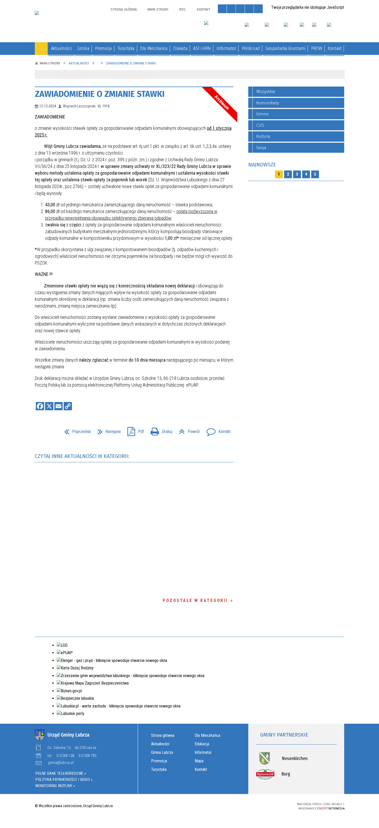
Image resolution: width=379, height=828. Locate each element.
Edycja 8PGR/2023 (74, 618)
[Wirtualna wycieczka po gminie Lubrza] (274, 29)
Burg (285, 774)
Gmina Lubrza (162, 752)
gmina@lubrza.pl (61, 763)
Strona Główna (124, 9)
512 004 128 (65, 755)
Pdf (133, 430)
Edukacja (202, 743)
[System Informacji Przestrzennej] (291, 29)
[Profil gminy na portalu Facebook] (317, 29)
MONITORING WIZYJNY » (55, 785)
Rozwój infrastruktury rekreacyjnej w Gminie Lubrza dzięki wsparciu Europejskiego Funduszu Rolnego (75, 174)
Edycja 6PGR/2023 (75, 557)
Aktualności (160, 743)
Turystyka (159, 769)
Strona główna (162, 735)
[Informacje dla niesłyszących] (249, 8)
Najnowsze (262, 164)
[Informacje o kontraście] (258, 8)
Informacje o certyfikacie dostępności (189, 806)
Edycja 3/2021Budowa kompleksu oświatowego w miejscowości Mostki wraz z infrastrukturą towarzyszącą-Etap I (75, 432)
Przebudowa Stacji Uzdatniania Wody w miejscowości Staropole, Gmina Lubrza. (76, 118)
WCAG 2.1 (273, 805)
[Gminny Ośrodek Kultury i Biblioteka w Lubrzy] (221, 27)
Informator (203, 752)
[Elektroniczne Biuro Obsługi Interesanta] (335, 29)
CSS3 (257, 805)
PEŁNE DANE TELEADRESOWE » (61, 773)
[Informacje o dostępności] (231, 8)
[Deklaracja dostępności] (240, 8)
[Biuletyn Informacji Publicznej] (305, 29)
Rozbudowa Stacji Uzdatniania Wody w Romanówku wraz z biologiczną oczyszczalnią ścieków (75, 145)
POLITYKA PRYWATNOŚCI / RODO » (64, 779)
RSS (182, 9)
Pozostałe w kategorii (195, 600)
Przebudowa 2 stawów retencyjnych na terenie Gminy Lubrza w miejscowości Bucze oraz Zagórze (75, 203)
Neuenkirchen (295, 758)
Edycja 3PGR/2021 (74, 496)
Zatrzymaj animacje (222, 8)
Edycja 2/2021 (77, 262)
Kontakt (203, 9)
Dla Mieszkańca (207, 735)
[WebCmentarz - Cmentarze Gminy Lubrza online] (254, 29)
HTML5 (249, 805)
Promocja (159, 760)
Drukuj (159, 430)
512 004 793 (87, 755)
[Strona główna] (41, 48)
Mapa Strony (157, 9)
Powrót (187, 430)
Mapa (199, 760)
